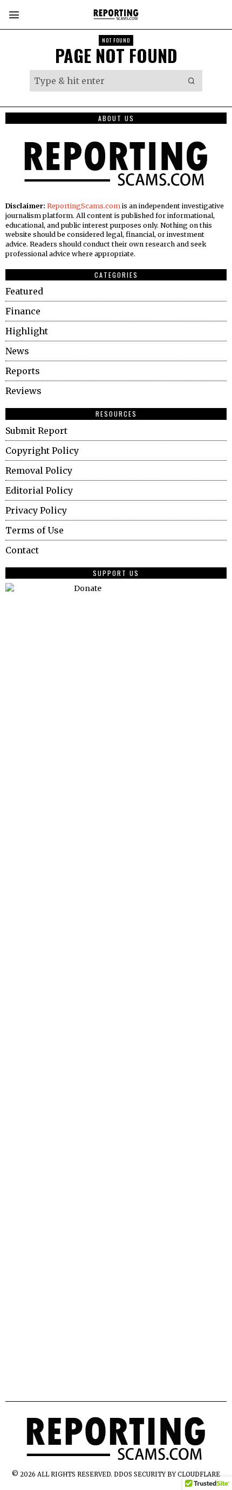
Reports (22, 371)
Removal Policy (38, 470)
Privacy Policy (36, 510)
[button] (191, 81)
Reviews (23, 390)
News (17, 351)
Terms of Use (34, 530)
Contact (22, 550)
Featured (24, 291)
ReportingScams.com (83, 206)
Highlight (26, 331)
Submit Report (36, 430)
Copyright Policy (42, 450)
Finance (22, 311)
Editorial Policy (39, 490)
